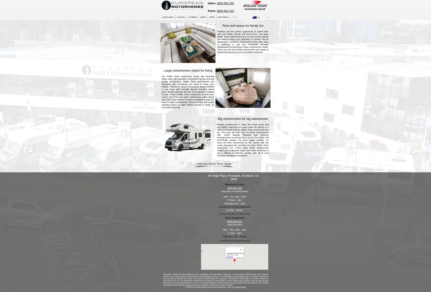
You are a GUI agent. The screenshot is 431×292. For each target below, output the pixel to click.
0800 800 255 (234, 188)
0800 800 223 (234, 221)
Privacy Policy (240, 287)
